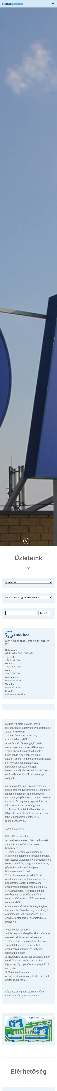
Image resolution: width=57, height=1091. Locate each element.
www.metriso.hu (13, 687)
